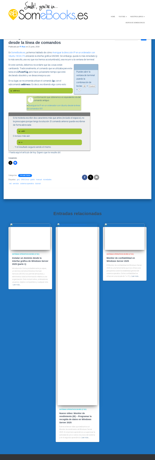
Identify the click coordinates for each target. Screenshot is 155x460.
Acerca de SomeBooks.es (135, 23)
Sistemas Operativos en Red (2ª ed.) (25, 254)
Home (113, 16)
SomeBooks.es (18, 52)
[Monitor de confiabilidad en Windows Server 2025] (125, 236)
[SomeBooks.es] (47, 19)
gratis (32, 180)
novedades (47, 180)
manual (39, 180)
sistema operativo (27, 184)
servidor (16, 184)
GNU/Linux (25, 180)
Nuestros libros (136, 16)
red (10, 184)
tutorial (38, 184)
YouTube (122, 16)
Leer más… (17, 285)
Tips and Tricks (25, 175)
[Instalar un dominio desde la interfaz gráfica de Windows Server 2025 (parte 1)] (30, 236)
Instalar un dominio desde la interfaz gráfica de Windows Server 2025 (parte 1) (30, 261)
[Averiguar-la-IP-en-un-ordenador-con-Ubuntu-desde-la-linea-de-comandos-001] (54, 107)
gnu (18, 180)
